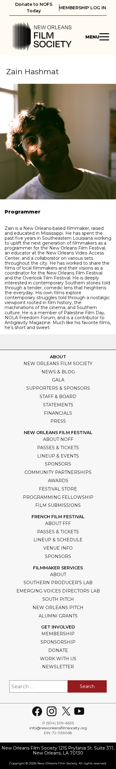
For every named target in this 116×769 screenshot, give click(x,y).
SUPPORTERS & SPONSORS (58, 388)
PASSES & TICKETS (58, 447)
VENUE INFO (58, 548)
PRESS (58, 421)
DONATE (58, 650)
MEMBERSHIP (58, 634)
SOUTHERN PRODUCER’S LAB (58, 582)
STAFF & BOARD (58, 396)
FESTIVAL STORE (58, 489)
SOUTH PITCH (58, 599)
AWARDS (58, 480)
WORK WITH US (58, 658)
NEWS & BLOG (58, 372)
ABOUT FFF (58, 523)
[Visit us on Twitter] (66, 711)
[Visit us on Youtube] (79, 711)
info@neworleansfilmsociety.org (58, 728)
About (58, 357)
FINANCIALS (58, 413)
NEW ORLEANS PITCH (58, 607)
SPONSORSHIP (58, 642)
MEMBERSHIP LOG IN (82, 7)
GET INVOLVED (58, 627)
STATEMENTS (58, 405)
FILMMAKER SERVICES (58, 568)
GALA (58, 380)
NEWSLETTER (58, 666)
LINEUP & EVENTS (58, 456)
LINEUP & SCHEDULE (58, 540)
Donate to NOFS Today (33, 8)
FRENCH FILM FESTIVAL (58, 516)
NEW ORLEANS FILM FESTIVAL (58, 432)
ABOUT (58, 574)
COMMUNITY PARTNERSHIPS (58, 472)
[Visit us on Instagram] (52, 711)
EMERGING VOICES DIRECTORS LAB (58, 591)
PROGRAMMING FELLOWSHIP (58, 497)
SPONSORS (58, 464)
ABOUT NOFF (58, 439)
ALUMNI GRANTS (58, 616)
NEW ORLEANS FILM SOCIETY (58, 363)
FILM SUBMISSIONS (58, 505)
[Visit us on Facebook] (37, 711)
